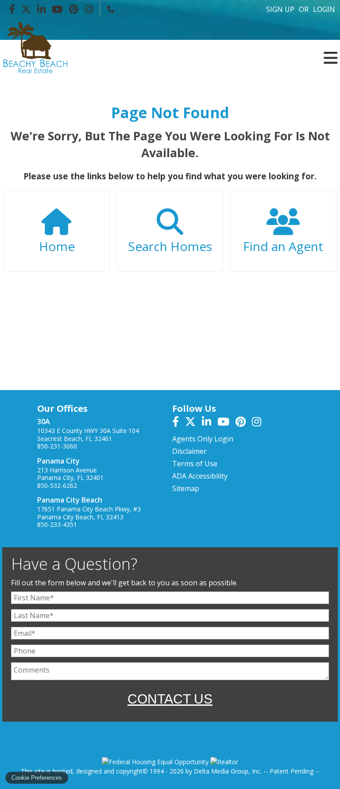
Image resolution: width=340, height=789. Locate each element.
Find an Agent (283, 246)
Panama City (58, 461)
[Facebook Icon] (12, 9)
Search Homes (170, 246)
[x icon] (193, 423)
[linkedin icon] (209, 423)
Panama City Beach (69, 500)
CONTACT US (170, 699)
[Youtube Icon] (57, 9)
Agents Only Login (202, 439)
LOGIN (324, 9)
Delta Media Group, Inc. (228, 771)
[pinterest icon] (244, 423)
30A (43, 421)
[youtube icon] (226, 423)
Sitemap (185, 488)
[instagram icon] (259, 423)
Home (57, 246)
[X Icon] (26, 9)
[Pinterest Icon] (73, 9)
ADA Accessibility (200, 476)
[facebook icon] (178, 423)
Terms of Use (194, 463)
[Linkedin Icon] (41, 9)
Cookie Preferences (37, 777)
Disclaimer (189, 451)
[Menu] (331, 30)
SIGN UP (280, 9)
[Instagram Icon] (89, 9)
